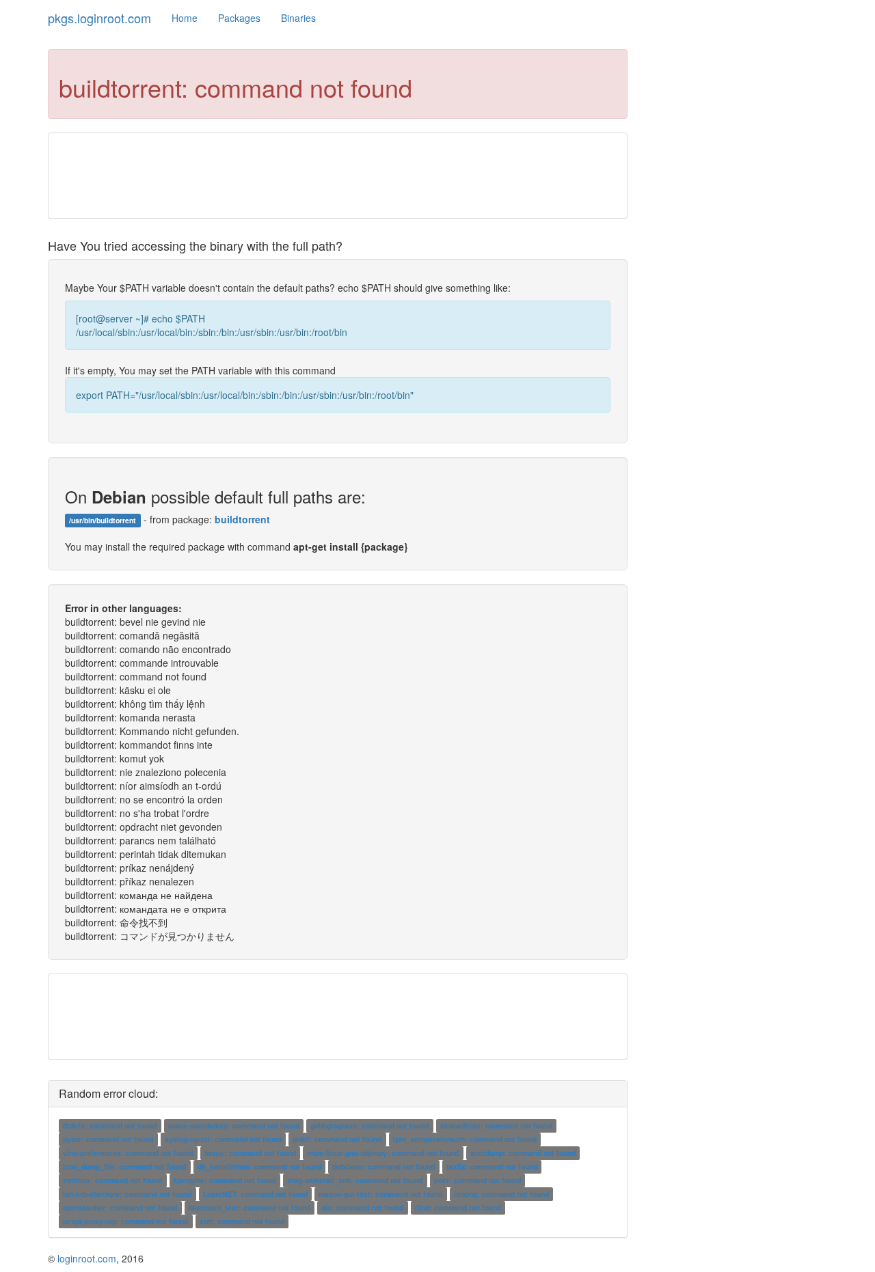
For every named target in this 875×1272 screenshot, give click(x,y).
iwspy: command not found (250, 1153)
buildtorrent (242, 519)
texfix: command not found (491, 1166)
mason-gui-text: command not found (380, 1194)
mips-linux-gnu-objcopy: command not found (383, 1153)
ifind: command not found (458, 1207)
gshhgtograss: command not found (369, 1125)
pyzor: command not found (108, 1139)
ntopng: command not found (501, 1194)
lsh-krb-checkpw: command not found (127, 1194)
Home (185, 18)
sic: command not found (362, 1207)
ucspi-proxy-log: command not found (125, 1221)
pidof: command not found (337, 1139)
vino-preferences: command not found (128, 1153)
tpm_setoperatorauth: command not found (465, 1139)
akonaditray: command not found (496, 1125)
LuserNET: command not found (255, 1194)
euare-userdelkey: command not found (233, 1125)
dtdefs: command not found (110, 1125)
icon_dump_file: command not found (124, 1166)
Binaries (298, 18)
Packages (239, 18)
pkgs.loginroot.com (99, 18)
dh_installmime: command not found (259, 1166)
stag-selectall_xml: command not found (354, 1180)
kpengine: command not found (225, 1180)
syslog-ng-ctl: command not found (223, 1139)
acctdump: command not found (523, 1153)
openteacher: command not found (120, 1207)
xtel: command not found (242, 1221)
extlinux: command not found (112, 1180)
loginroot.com (86, 1258)
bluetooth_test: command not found (249, 1207)
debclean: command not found (383, 1166)
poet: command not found (477, 1180)
